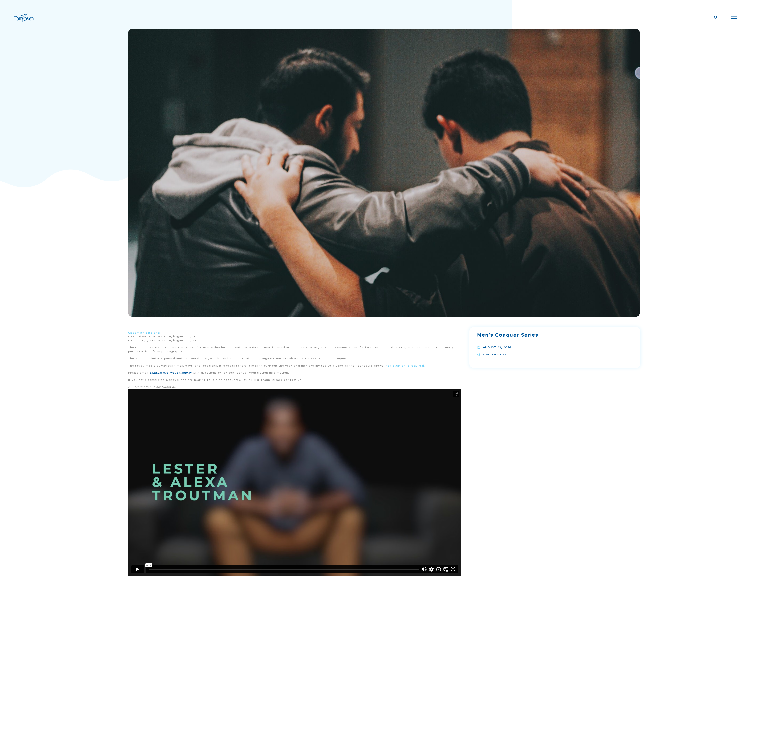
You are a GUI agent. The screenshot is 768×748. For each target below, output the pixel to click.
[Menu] (734, 17)
